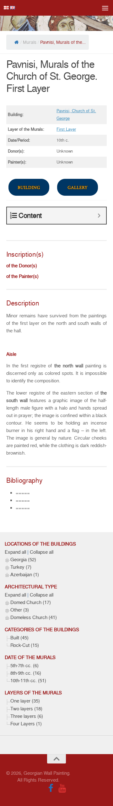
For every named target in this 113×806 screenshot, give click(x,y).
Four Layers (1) (26, 724)
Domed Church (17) (30, 602)
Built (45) (19, 638)
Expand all (15, 552)
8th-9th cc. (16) (25, 673)
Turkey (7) (20, 567)
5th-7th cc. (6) (24, 665)
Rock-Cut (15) (24, 645)
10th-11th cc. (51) (28, 681)
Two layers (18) (26, 709)
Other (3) (19, 610)
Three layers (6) (26, 716)
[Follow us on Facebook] (50, 788)
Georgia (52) (23, 560)
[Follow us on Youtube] (62, 788)
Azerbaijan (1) (24, 575)
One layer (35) (25, 701)
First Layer (66, 129)
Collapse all (41, 552)
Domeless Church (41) (33, 617)
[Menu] (105, 8)
